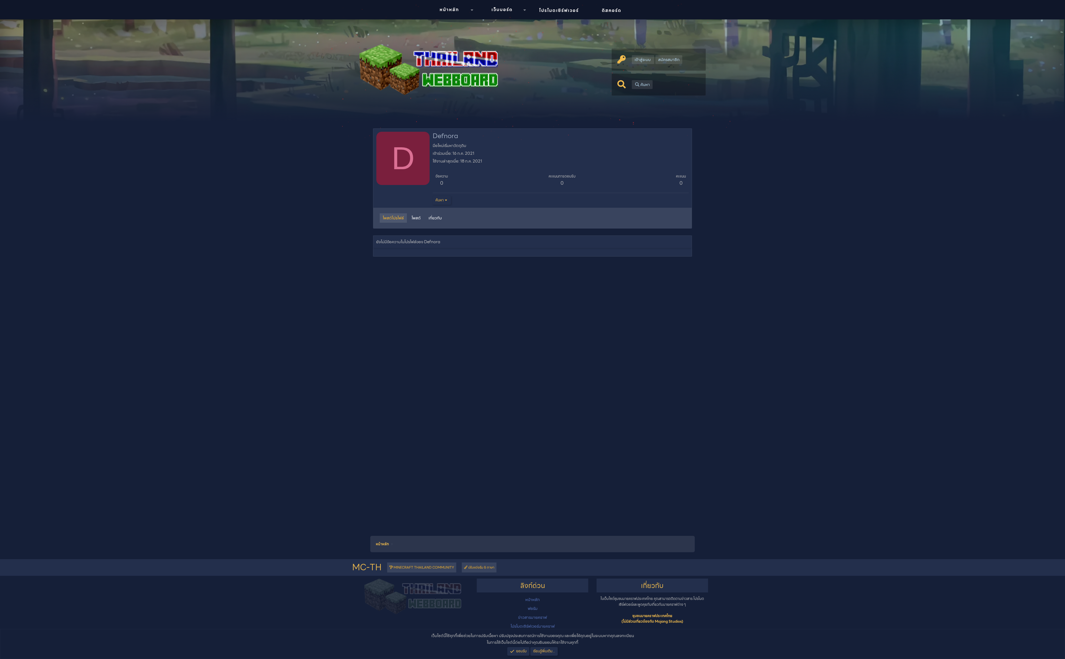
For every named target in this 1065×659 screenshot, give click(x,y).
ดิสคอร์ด (611, 10)
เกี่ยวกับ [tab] (435, 218)
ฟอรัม (532, 608)
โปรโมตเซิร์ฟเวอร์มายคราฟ (533, 626)
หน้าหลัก (449, 9)
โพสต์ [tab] (416, 218)
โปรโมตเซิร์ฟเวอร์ (559, 10)
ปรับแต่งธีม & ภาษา (480, 567)
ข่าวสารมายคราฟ (532, 617)
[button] (472, 10)
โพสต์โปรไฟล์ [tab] (393, 218)
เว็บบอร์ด (502, 9)
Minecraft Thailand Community (423, 567)
